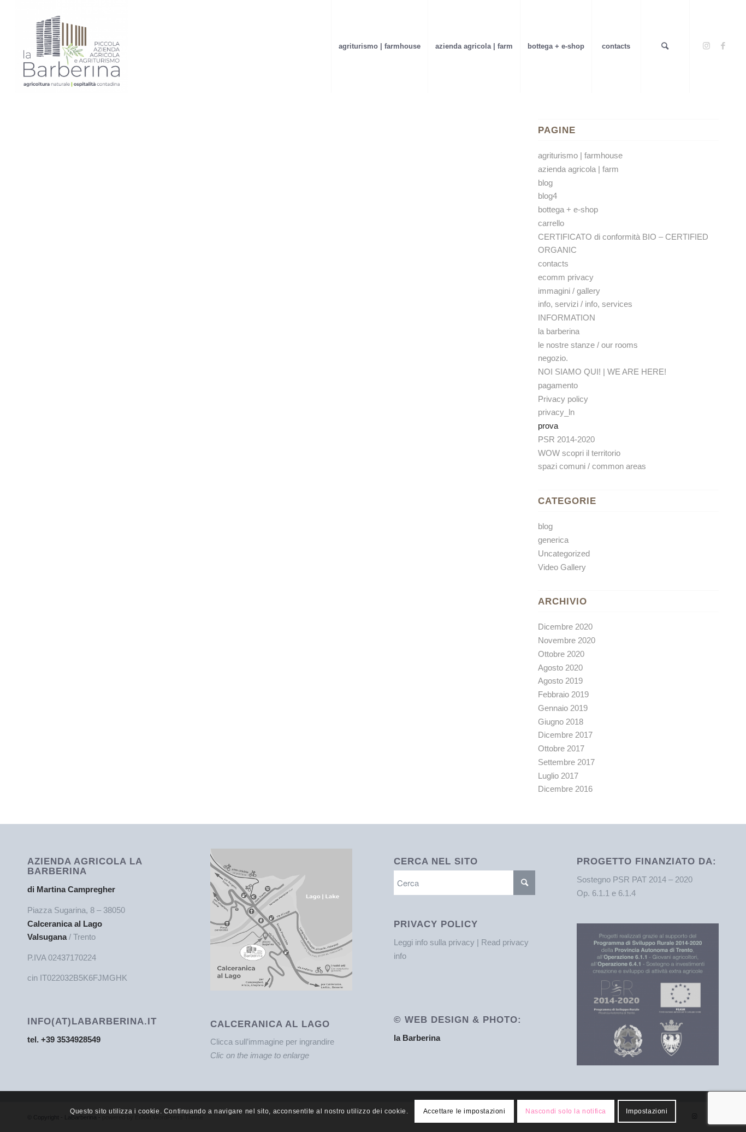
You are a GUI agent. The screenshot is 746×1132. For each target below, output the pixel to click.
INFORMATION (566, 317)
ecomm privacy (566, 277)
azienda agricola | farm (578, 169)
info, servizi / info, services (585, 304)
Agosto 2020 (560, 667)
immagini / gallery (569, 290)
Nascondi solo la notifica (565, 1111)
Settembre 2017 (566, 762)
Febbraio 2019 (563, 694)
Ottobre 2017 (561, 748)
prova (548, 425)
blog (545, 182)
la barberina (558, 331)
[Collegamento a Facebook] (723, 46)
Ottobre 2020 (561, 654)
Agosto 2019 (560, 680)
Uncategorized (564, 553)
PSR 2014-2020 (566, 439)
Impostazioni (646, 1111)
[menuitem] (379, 46)
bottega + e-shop (568, 209)
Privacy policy (563, 399)
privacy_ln (556, 412)
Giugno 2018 (560, 721)
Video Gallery (562, 567)
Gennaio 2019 (563, 708)
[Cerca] (665, 46)
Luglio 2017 (558, 775)
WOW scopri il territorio (579, 453)
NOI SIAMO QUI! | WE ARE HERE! (602, 371)
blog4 (547, 195)
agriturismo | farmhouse (580, 155)
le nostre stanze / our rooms (588, 344)
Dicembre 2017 (565, 734)
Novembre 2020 (566, 640)
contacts (553, 263)
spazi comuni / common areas (592, 466)
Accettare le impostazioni (464, 1111)
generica (553, 539)
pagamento (558, 385)
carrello (551, 223)
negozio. (553, 358)
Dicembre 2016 (565, 788)
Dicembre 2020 (565, 626)
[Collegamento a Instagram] (706, 46)
